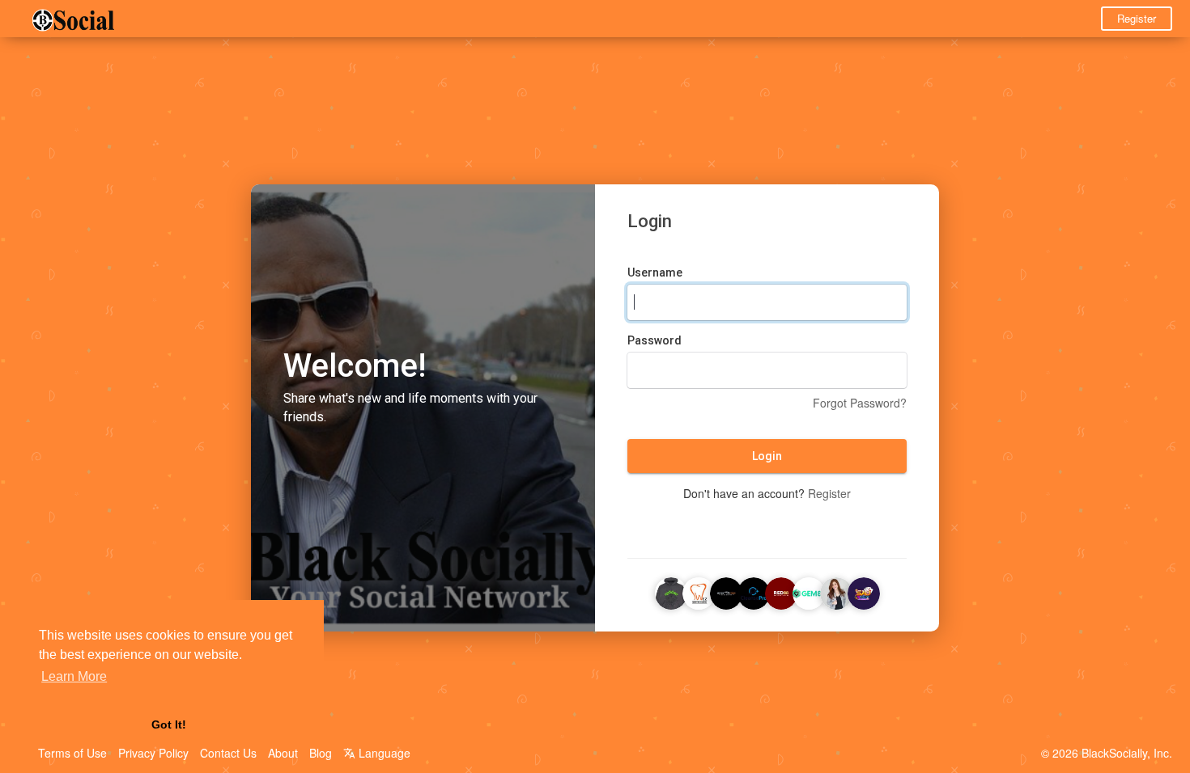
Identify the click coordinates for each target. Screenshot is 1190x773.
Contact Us (228, 753)
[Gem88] (809, 591)
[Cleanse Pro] (753, 591)
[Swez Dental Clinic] (698, 591)
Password (654, 340)
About (283, 753)
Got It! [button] (168, 724)
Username (654, 272)
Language (382, 753)
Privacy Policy (153, 753)
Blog (320, 753)
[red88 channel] (781, 591)
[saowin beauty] (864, 591)
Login (767, 456)
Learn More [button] (74, 676)
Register (1136, 18)
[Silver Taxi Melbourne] (726, 591)
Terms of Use (72, 753)
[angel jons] (836, 591)
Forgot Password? (860, 403)
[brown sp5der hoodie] (671, 591)
